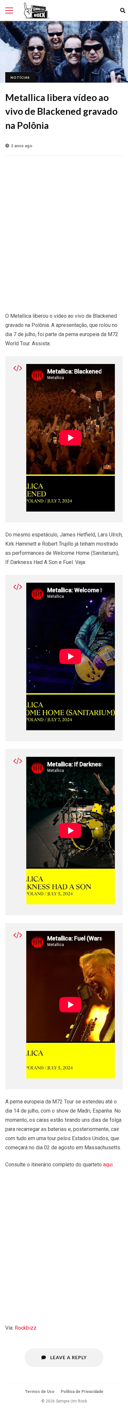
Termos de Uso (39, 1391)
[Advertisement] (64, 230)
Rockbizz (25, 1328)
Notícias (20, 77)
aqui (108, 1164)
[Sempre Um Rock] (37, 10)
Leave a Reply (68, 1357)
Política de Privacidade (82, 1391)
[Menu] (9, 10)
